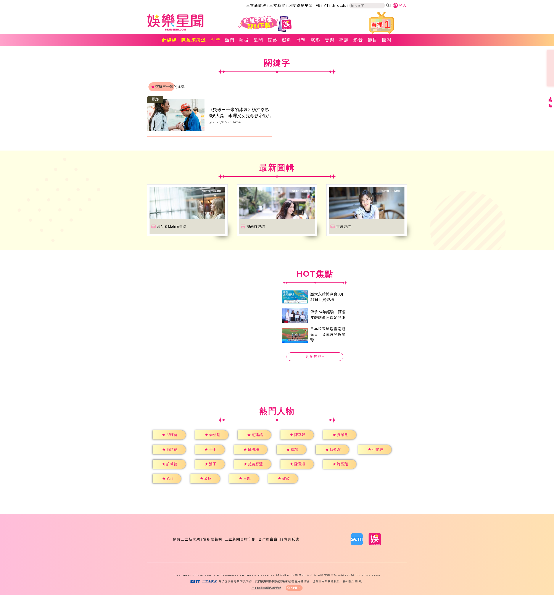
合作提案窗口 (270, 539)
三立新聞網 (256, 5)
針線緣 (169, 39)
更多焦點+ (314, 357)
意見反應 (292, 539)
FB (318, 5)
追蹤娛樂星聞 (300, 5)
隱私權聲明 (212, 539)
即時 (216, 39)
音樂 (330, 39)
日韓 (301, 39)
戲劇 (287, 39)
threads (339, 5)
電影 (315, 39)
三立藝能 (277, 5)
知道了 (296, 588)
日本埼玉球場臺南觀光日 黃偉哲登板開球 (327, 334)
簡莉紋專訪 (255, 226)
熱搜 (244, 39)
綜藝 (273, 39)
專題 (344, 39)
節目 (373, 39)
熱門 (230, 39)
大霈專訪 (343, 226)
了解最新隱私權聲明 (267, 588)
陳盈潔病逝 (193, 39)
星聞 (258, 39)
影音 (358, 39)
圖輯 (387, 39)
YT (326, 5)
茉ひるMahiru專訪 (171, 226)
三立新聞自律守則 (240, 539)
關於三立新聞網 (186, 539)
